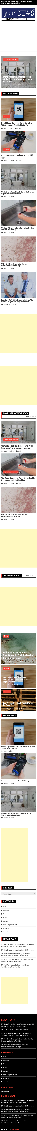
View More (30, 417)
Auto (4, 907)
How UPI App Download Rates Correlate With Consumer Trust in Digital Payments (17, 124)
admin (21, 85)
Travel (6, 636)
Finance (6, 117)
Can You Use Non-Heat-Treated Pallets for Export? (18, 704)
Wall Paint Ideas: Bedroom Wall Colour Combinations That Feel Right (14, 265)
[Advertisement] (18, 35)
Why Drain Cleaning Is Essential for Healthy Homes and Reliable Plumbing (18, 229)
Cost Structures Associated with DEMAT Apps (17, 156)
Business (7, 692)
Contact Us (5, 1091)
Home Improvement (11, 59)
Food (5, 917)
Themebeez (15, 1129)
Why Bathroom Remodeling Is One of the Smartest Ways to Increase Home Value (16, 2)
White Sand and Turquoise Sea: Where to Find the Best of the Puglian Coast (18, 655)
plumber (6, 928)
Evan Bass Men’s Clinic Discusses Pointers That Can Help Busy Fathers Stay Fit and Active (17, 301)
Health (5, 921)
